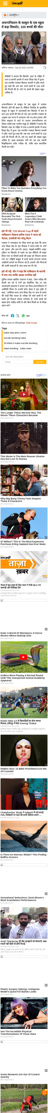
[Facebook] (43, 42)
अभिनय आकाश (7, 68)
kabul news (25, 348)
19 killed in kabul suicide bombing (20, 343)
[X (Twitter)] (43, 48)
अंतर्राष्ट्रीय (13, 15)
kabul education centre (15, 332)
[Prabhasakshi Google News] (44, 67)
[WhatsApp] (43, 54)
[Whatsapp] (23, 317)
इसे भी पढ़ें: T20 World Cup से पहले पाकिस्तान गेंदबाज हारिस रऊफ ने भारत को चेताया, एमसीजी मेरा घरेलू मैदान (21, 235)
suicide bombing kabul (15, 338)
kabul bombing (11, 348)
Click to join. (31, 323)
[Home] (5, 15)
